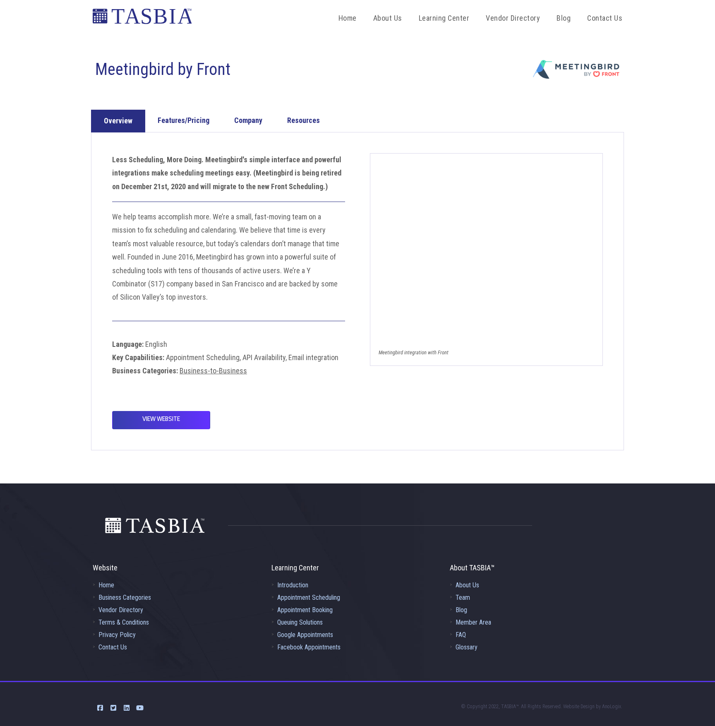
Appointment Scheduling (308, 597)
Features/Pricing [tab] (183, 120)
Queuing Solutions (300, 622)
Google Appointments (305, 635)
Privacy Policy (117, 635)
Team (463, 597)
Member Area (473, 622)
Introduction (292, 585)
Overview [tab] (118, 120)
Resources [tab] (303, 120)
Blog (461, 610)
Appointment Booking (305, 610)
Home (106, 585)
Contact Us (112, 647)
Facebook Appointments (309, 647)
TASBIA (142, 18)
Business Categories (124, 597)
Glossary (466, 647)
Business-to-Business (213, 370)
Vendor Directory (120, 610)
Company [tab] (248, 120)
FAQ (461, 635)
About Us (467, 585)
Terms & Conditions (123, 622)
